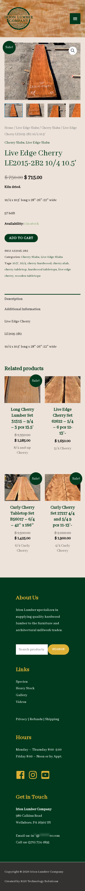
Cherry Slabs (50, 128)
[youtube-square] (47, 774)
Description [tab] (14, 299)
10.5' (15, 263)
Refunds (36, 719)
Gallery (21, 695)
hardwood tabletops (42, 269)
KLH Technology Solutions (39, 881)
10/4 (23, 263)
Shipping (52, 719)
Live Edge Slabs (27, 128)
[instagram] (34, 774)
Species (22, 682)
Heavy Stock (25, 688)
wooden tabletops (28, 276)
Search (58, 649)
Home (9, 128)
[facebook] (22, 774)
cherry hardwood (39, 263)
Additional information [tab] (23, 309)
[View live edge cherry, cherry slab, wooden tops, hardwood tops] (14, 110)
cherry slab (61, 263)
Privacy (21, 719)
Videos (21, 702)
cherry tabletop (16, 269)
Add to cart (21, 238)
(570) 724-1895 (38, 842)
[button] (73, 51)
